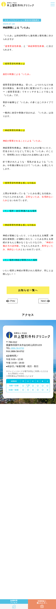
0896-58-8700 (17, 348)
